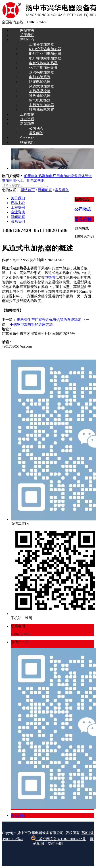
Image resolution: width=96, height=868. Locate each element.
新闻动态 (45, 190)
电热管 (50, 277)
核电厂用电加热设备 (62, 176)
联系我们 (18, 221)
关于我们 (18, 198)
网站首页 (28, 190)
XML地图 (55, 844)
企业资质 (18, 212)
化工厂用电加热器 (30, 180)
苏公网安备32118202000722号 (60, 839)
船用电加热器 (35, 176)
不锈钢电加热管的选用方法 (31, 324)
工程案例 (18, 207)
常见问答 (62, 190)
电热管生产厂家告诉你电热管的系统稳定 (49, 320)
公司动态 (83, 209)
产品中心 (18, 203)
